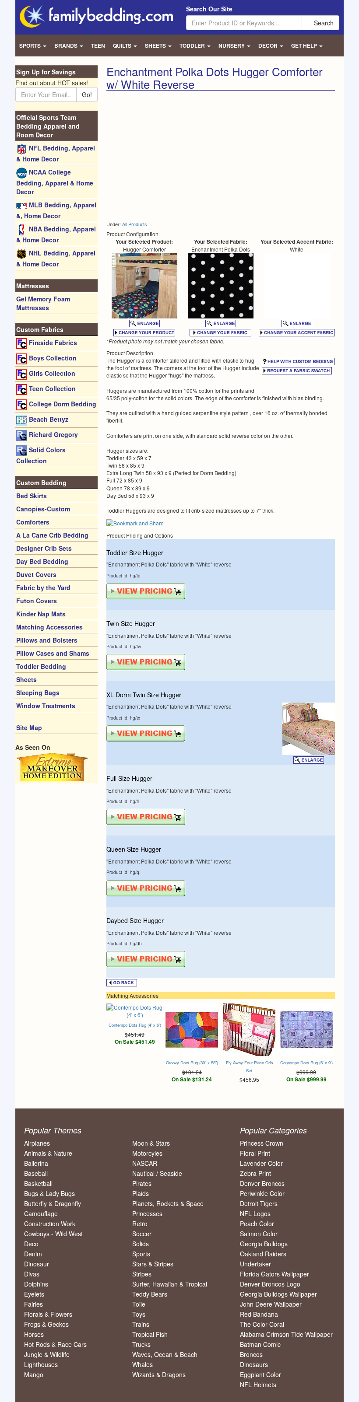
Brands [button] (66, 45)
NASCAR (144, 1163)
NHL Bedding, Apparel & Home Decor (55, 258)
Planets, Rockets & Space (168, 1203)
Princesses (147, 1213)
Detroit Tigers (259, 1203)
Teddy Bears (149, 1294)
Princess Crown (261, 1143)
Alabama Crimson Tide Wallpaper (286, 1334)
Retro (140, 1223)
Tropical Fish (150, 1334)
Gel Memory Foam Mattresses (43, 303)
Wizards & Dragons (159, 1374)
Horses (34, 1334)
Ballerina (36, 1163)
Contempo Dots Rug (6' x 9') (306, 1062)
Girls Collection (51, 373)
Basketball (38, 1183)
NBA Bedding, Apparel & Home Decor (56, 234)
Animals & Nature (48, 1153)
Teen (98, 45)
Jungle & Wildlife (47, 1354)
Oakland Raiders (263, 1253)
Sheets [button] (156, 45)
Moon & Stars (151, 1143)
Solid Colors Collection (41, 455)
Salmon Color (259, 1233)
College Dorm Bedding (61, 403)
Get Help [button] (304, 45)
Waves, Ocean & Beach (164, 1354)
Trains (140, 1324)
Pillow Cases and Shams (52, 653)
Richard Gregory (52, 434)
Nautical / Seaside (157, 1173)
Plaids (140, 1193)
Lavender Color (261, 1163)
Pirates (141, 1183)
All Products (134, 224)
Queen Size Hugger (133, 849)
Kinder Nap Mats (41, 613)
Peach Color (257, 1223)
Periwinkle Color (262, 1193)
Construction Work (49, 1223)
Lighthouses (41, 1364)
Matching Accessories (49, 626)
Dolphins (36, 1284)
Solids (140, 1243)
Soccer (141, 1233)
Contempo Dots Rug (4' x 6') (135, 1025)
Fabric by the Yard (43, 587)
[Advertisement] (179, 156)
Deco (31, 1243)
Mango (33, 1374)
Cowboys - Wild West (53, 1233)
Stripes (141, 1273)
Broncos (251, 1354)
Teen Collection (51, 388)
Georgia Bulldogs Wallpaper (278, 1294)
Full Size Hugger (129, 778)
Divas (31, 1273)
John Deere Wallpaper (271, 1304)
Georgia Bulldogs (264, 1243)
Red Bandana (259, 1314)
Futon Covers (36, 600)
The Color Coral (262, 1324)
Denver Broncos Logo (270, 1284)
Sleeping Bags (38, 692)
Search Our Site (209, 8)
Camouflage (41, 1213)
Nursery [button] (232, 45)
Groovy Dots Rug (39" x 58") (192, 1062)
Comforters (32, 521)
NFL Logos (255, 1213)
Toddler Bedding (41, 666)
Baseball (36, 1173)
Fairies (33, 1304)
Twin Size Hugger (130, 623)
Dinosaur (36, 1263)
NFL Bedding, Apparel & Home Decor (55, 153)
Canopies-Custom (43, 508)
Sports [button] (30, 45)
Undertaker (255, 1263)
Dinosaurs (254, 1364)
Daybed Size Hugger (135, 920)
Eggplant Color (260, 1374)
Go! (87, 94)
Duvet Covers (36, 574)
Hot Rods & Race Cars (55, 1344)
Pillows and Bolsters (46, 640)
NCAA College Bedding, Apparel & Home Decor (54, 182)
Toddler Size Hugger (134, 552)
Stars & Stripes (152, 1263)
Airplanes (37, 1143)
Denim (33, 1253)
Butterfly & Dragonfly (52, 1203)
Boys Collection (52, 357)
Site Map (29, 727)
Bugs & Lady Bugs (49, 1193)
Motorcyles (147, 1153)
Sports (141, 1253)
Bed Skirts (31, 495)
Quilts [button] (123, 45)
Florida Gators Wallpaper (274, 1273)
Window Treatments (45, 705)
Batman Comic (260, 1344)
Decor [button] (268, 45)
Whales (142, 1364)
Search (323, 22)
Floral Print (255, 1153)
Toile (138, 1304)
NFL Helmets (258, 1384)
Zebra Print (255, 1173)
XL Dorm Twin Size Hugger (143, 694)
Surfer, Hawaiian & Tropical (169, 1284)
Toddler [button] (193, 45)
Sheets (26, 679)
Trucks (141, 1344)
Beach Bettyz (47, 419)
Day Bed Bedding (42, 561)
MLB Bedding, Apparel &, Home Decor (56, 210)
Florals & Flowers (48, 1314)
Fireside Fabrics (52, 342)
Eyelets (34, 1294)
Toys (138, 1314)
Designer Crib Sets (44, 548)
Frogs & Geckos (46, 1324)
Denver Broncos (262, 1183)
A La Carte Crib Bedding (52, 535)
